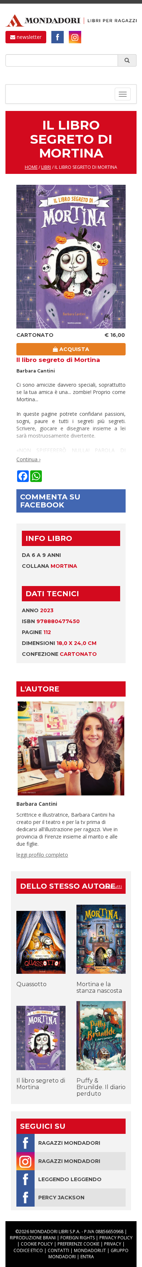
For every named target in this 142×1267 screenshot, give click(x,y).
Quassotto (31, 984)
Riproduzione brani (33, 1238)
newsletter (28, 36)
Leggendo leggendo (70, 1179)
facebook (57, 37)
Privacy (112, 1244)
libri (46, 167)
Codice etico (28, 1250)
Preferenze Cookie (78, 1244)
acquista (73, 349)
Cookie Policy (37, 1244)
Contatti (58, 1250)
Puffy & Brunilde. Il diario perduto (101, 1087)
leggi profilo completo (42, 854)
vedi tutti (112, 886)
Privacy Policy (116, 1238)
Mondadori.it (90, 1250)
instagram (75, 37)
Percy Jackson (61, 1197)
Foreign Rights (77, 1238)
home (31, 167)
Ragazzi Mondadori (69, 1143)
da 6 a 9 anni (41, 555)
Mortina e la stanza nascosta (99, 987)
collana (49, 566)
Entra (87, 1257)
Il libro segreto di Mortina (40, 1084)
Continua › (28, 459)
